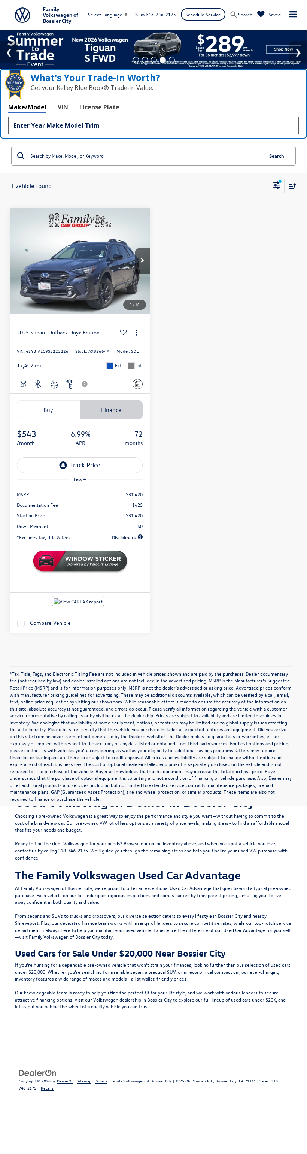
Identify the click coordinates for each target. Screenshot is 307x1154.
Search (276, 155)
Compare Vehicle (50, 623)
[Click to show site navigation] (293, 15)
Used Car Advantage (191, 888)
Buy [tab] (48, 410)
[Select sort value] (291, 186)
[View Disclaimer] (85, 384)
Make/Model (27, 107)
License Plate (99, 107)
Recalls (47, 1088)
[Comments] (138, 384)
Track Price (85, 465)
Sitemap (84, 1081)
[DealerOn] (38, 1072)
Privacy (101, 1081)
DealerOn (65, 1081)
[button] (142, 261)
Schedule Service (203, 14)
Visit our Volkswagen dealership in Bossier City (123, 999)
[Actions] (136, 332)
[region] (80, 507)
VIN (63, 107)
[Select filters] (277, 186)
